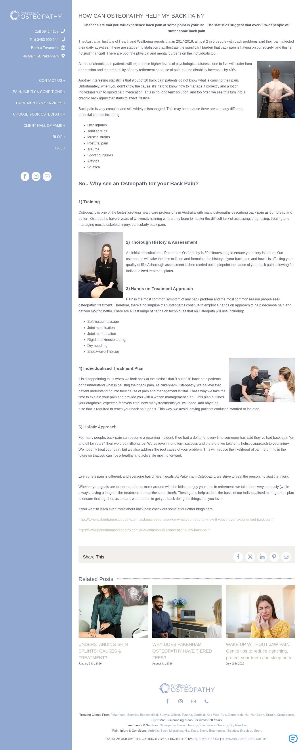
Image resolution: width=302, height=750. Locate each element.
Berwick (132, 714)
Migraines (176, 730)
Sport (258, 730)
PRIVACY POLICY (209, 739)
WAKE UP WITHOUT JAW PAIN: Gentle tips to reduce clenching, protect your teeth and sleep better (260, 651)
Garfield (199, 714)
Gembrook (235, 714)
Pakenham (118, 714)
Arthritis (153, 730)
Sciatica (232, 730)
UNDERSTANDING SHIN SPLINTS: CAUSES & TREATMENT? (103, 651)
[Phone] (207, 701)
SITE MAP (262, 739)
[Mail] (193, 701)
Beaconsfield (149, 714)
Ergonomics (217, 730)
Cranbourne (285, 714)
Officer (175, 714)
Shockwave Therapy (213, 725)
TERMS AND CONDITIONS (238, 739)
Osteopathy (168, 725)
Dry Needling (238, 725)
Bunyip (164, 714)
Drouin (270, 714)
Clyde (155, 720)
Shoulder (246, 730)
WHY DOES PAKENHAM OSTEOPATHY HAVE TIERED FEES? (182, 651)
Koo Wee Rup (216, 714)
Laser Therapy (187, 725)
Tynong (187, 714)
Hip (187, 730)
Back (164, 730)
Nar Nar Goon (254, 714)
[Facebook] (167, 701)
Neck (203, 730)
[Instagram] (180, 701)
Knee (194, 730)
